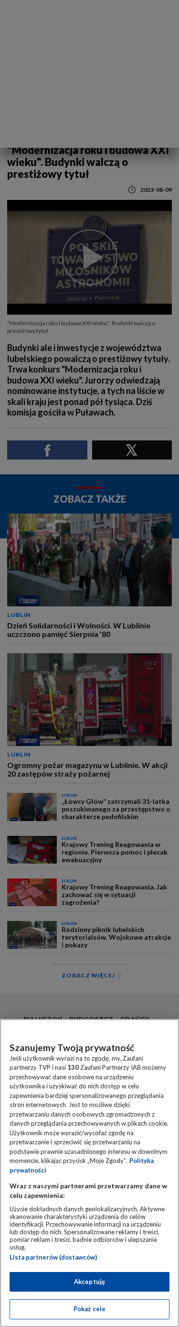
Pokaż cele (89, 1309)
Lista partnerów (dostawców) (53, 1257)
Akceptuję (89, 1281)
